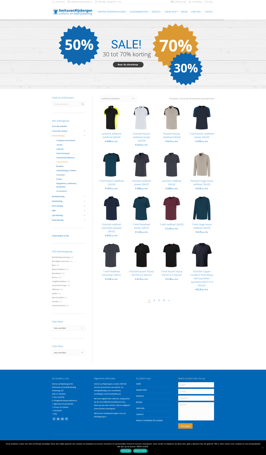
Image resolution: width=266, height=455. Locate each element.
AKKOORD (125, 451)
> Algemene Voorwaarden (62, 404)
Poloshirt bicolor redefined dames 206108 (141, 137)
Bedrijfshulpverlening (61, 257)
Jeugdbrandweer (59, 281)
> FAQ (54, 414)
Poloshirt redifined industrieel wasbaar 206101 (111, 228)
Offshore (55, 289)
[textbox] (60, 328)
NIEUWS (139, 402)
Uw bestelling (196, 2)
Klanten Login (181, 2)
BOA (54, 265)
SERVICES (140, 396)
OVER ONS (140, 408)
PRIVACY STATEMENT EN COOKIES (149, 420)
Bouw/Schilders (58, 269)
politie (54, 293)
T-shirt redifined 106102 (172, 224)
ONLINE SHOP (141, 390)
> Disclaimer (57, 410)
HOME (138, 384)
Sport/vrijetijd (58, 297)
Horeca (55, 277)
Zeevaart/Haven (58, 305)
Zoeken (82, 104)
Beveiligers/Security (60, 261)
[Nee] (262, 447)
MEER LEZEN (140, 451)
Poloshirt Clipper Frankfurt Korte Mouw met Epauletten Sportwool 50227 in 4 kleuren (201, 278)
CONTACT (140, 414)
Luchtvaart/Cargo (59, 285)
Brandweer (56, 273)
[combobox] (68, 328)
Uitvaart (55, 301)
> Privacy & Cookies (60, 407)
